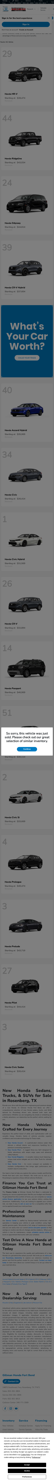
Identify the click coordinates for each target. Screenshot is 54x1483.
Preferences (27, 1477)
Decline (27, 1471)
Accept (27, 1465)
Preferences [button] (36, 1457)
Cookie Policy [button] (25, 1455)
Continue (27, 749)
